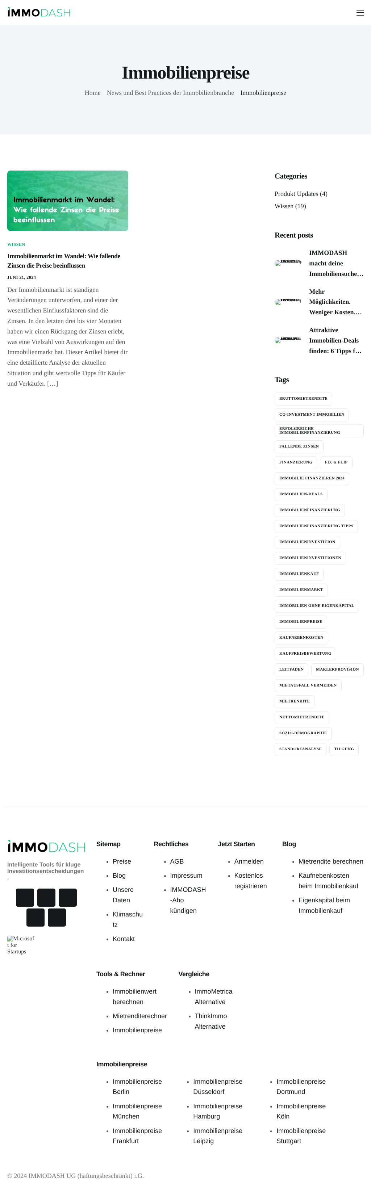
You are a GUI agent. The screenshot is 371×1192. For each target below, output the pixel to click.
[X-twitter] (25, 898)
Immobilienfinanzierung (309, 510)
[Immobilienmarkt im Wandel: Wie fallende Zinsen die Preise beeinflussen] (67, 200)
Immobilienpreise (300, 622)
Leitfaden (291, 669)
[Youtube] (68, 898)
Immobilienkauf (299, 574)
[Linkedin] (35, 917)
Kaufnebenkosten (301, 637)
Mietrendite (294, 701)
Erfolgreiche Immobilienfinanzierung (309, 431)
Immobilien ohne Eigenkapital (316, 606)
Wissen (16, 244)
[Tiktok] (46, 898)
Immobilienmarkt (301, 590)
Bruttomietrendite (303, 398)
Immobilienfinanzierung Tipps (316, 526)
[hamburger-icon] (360, 13)
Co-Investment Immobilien (311, 414)
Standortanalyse (300, 749)
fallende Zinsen (299, 446)
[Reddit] (57, 917)
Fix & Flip (336, 462)
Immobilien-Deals (301, 494)
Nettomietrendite (302, 717)
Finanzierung (295, 462)
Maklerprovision (337, 669)
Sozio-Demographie (303, 733)
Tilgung (344, 749)
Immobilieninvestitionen (310, 558)
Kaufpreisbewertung (305, 653)
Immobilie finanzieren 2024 (312, 478)
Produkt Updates (296, 193)
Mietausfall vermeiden (308, 685)
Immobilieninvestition (307, 542)
